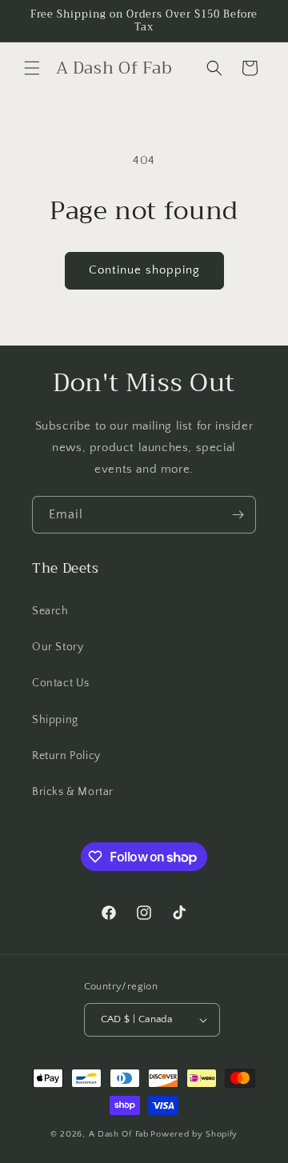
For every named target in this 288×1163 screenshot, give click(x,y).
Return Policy (66, 755)
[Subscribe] (237, 515)
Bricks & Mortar (73, 791)
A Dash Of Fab (119, 1134)
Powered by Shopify (194, 1134)
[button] (32, 68)
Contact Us (61, 683)
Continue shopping (144, 270)
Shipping (55, 719)
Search (50, 611)
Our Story (57, 647)
